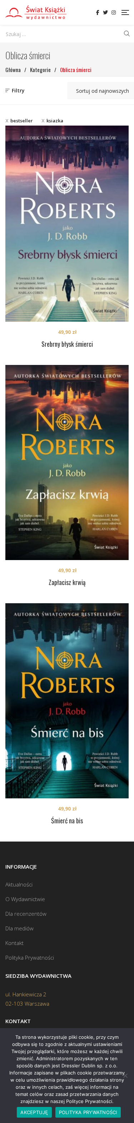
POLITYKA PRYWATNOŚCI (88, 1112)
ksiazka (54, 120)
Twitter (105, 12)
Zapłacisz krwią (67, 582)
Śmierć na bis (67, 820)
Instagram (113, 12)
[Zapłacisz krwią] (67, 462)
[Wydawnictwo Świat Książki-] (35, 12)
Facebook (97, 12)
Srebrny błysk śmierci (67, 344)
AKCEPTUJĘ (34, 1112)
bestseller (21, 120)
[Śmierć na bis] (67, 701)
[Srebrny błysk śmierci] (67, 224)
